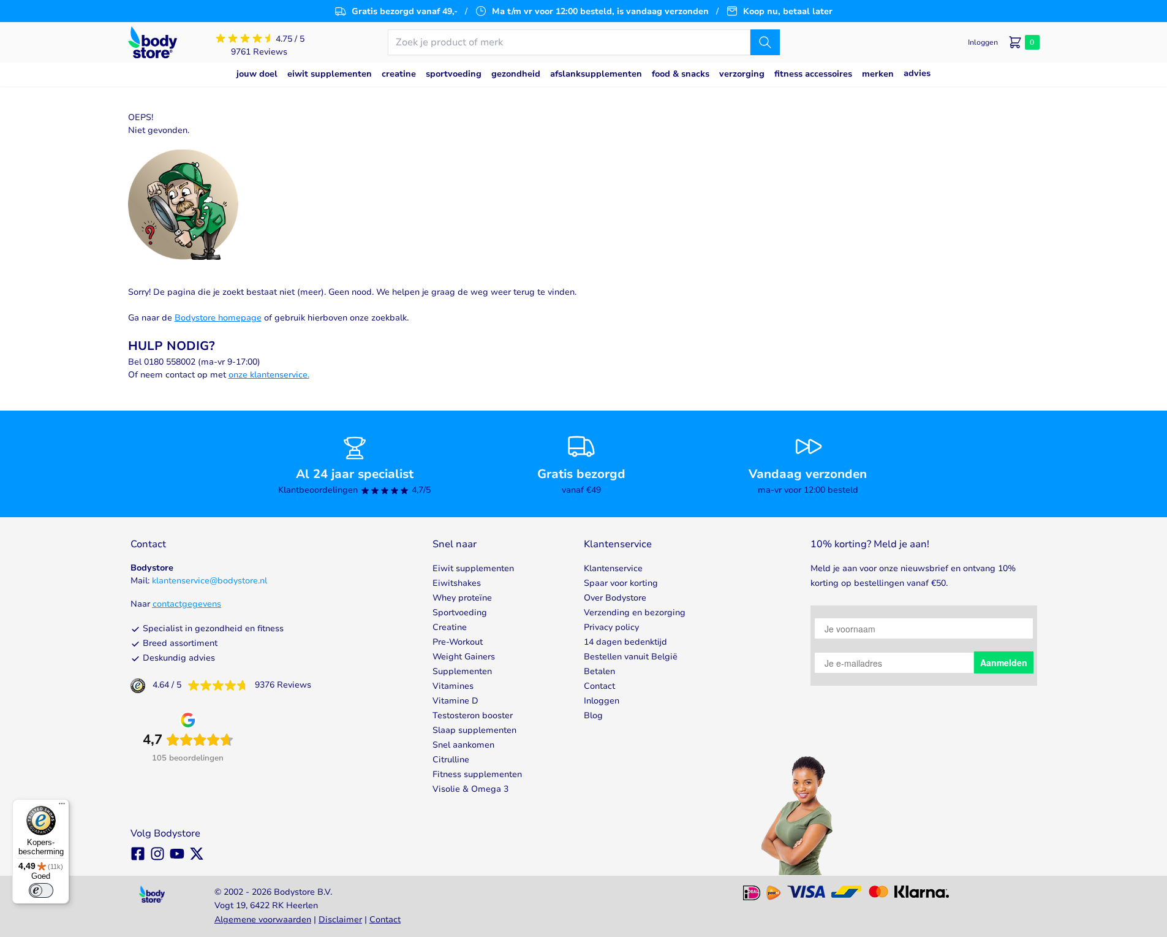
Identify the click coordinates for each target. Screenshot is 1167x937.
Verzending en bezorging (634, 612)
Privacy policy (611, 627)
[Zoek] (765, 42)
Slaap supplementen (474, 730)
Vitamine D (455, 701)
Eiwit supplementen (473, 568)
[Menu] (62, 806)
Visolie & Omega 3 (470, 789)
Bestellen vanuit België (631, 656)
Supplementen (462, 671)
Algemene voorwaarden (262, 919)
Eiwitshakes (456, 583)
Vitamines (453, 686)
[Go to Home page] (152, 42)
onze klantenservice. (268, 375)
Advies (917, 73)
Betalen (599, 671)
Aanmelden (1003, 662)
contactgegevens (187, 604)
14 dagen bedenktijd (625, 642)
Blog (593, 715)
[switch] (41, 890)
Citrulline (450, 759)
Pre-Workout (457, 642)
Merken (878, 74)
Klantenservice (613, 568)
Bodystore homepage (218, 318)
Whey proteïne (462, 598)
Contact (599, 686)
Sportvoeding (459, 612)
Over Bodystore (615, 598)
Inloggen (601, 701)
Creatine (449, 627)
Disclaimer (340, 919)
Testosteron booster (472, 715)
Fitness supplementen (477, 774)
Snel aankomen (463, 745)
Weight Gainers (463, 656)
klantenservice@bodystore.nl (209, 580)
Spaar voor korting (621, 583)
